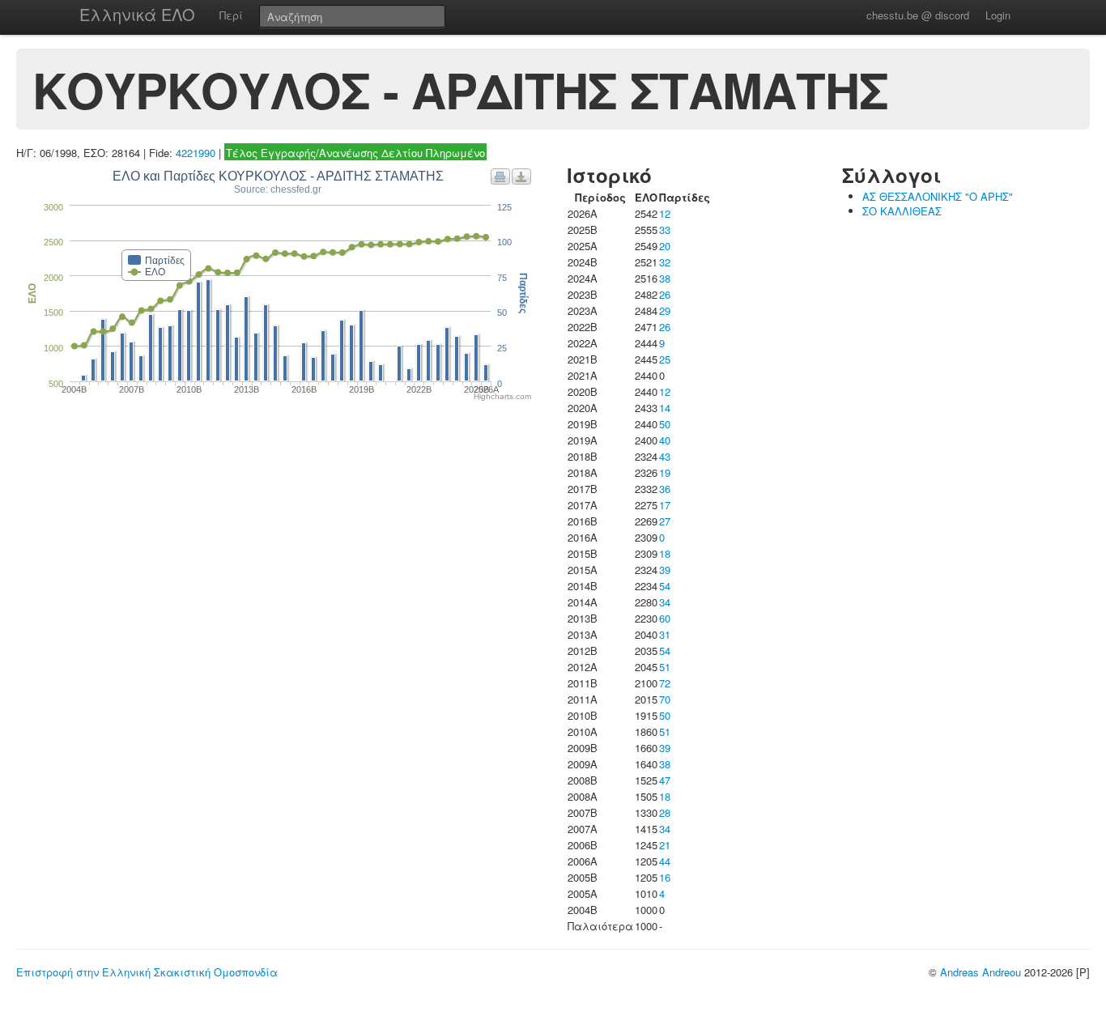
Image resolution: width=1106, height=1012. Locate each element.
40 (664, 440)
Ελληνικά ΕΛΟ (137, 14)
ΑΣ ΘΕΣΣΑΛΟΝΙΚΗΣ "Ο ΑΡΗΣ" (937, 196)
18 (664, 553)
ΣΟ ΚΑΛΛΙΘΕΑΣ (902, 211)
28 (664, 812)
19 (664, 472)
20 (664, 245)
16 (664, 877)
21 (664, 845)
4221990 (195, 152)
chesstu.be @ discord (917, 15)
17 (664, 504)
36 (664, 488)
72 (664, 683)
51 (664, 666)
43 (664, 456)
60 (664, 618)
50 (664, 424)
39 (664, 569)
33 (664, 229)
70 (664, 699)
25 (664, 359)
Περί (231, 15)
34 (664, 602)
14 (664, 407)
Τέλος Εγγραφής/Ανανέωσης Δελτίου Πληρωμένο (355, 152)
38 (664, 278)
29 (664, 310)
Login (997, 15)
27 (664, 521)
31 (664, 634)
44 (664, 861)
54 (664, 585)
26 (664, 294)
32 (664, 262)
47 (664, 780)
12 (664, 213)
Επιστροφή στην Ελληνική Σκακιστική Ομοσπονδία (147, 972)
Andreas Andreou (980, 972)
